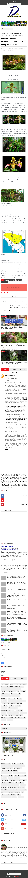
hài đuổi (11, 475)
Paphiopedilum (4, 33)
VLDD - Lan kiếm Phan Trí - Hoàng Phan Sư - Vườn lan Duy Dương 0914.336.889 (16, 607)
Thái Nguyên (17, 484)
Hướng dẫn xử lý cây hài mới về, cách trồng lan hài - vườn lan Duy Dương (16, 583)
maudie (18, 481)
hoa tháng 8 (11, 478)
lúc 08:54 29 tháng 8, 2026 (10, 376)
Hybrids (4, 480)
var (15, 485)
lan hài (3, 351)
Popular (14, 678)
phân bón (10, 482)
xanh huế (14, 487)
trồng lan (12, 485)
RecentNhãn (5, 678)
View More (3, 314)
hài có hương (5, 475)
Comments (23, 678)
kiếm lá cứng (14, 480)
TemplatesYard (18, 876)
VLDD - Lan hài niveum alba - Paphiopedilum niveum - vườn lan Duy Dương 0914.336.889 (14, 363)
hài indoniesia (21, 475)
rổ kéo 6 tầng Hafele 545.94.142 (12, 426)
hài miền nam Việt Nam (6, 477)
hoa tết (17, 32)
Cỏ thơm (19, 474)
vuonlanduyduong (7, 487)
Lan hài (2, 672)
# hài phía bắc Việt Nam (10, 280)
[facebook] (11, 1)
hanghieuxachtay (10, 375)
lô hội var (9, 481)
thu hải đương (24, 484)
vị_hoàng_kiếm (24, 485)
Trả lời (6, 449)
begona (6, 474)
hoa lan (2, 478)
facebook (22, 369)
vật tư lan (18, 485)
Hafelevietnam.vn (18, 445)
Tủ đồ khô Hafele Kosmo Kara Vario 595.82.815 (15, 419)
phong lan (14, 482)
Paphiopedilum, (10, 50)
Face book (3, 671)
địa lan (23, 474)
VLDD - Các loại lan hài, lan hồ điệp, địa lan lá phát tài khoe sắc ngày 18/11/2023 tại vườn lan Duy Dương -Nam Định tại (13, 345)
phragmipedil (4, 484)
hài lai (26, 475)
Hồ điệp (3, 333)
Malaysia (13, 481)
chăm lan (15, 474)
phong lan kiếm (20, 482)
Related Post (9, 310)
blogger (5, 369)
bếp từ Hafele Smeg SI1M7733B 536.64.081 (16, 409)
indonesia (8, 480)
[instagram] (16, 1)
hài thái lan (24, 477)
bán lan (2, 474)
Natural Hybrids (23, 481)
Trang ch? (3, 670)
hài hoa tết (4, 316)
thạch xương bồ (10, 484)
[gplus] (14, 1)
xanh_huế (18, 487)
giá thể (17, 712)
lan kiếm (11, 691)
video (2, 487)
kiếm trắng (19, 480)
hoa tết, (5, 50)
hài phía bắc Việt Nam (10, 32)
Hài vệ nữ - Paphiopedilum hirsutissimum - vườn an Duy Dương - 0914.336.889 (17, 630)
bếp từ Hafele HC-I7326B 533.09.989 (16, 406)
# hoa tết (18, 280)
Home (2, 32)
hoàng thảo (17, 478)
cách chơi (10, 474)
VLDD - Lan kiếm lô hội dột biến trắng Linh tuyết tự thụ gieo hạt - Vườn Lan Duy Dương (16, 595)
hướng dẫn (4, 700)
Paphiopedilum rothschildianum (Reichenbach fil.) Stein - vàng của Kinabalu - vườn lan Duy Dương (17, 613)
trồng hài (7, 485)
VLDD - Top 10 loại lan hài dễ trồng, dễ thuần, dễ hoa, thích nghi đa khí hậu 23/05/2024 (13, 328)
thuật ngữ (3, 485)
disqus (14, 369)
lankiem (5, 481)
